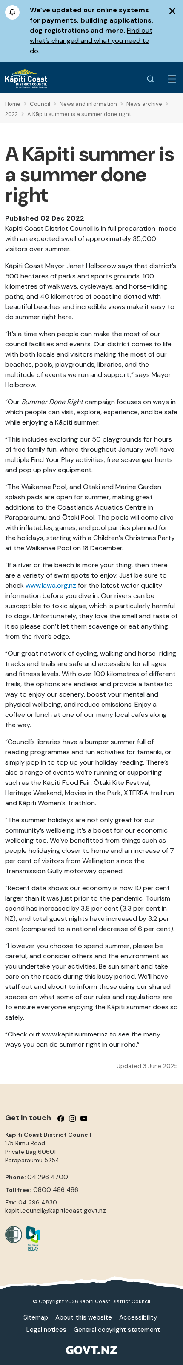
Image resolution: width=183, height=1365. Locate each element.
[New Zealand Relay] (31, 1238)
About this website (83, 1317)
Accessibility (138, 1317)
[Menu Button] (172, 79)
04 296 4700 (47, 1177)
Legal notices (46, 1329)
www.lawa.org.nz (51, 585)
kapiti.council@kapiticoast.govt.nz (55, 1210)
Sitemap (35, 1317)
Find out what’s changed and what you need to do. (91, 40)
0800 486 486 (55, 1190)
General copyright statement (117, 1329)
